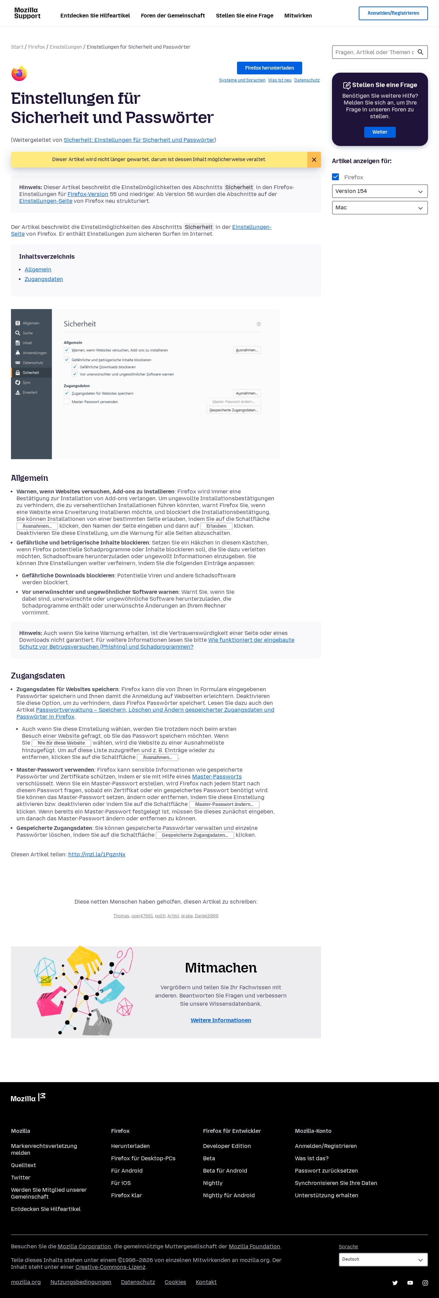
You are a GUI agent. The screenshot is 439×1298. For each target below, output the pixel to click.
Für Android (127, 1170)
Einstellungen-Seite (45, 201)
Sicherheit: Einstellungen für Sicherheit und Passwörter (139, 140)
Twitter (21, 1177)
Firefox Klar (126, 1195)
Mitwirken (298, 15)
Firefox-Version (88, 194)
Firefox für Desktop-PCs (143, 1158)
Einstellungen (66, 47)
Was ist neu (280, 80)
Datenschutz (307, 80)
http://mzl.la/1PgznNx (97, 854)
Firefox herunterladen (269, 68)
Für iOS (121, 1183)
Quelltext (23, 1165)
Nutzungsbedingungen (80, 1282)
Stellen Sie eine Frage (244, 15)
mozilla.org (26, 1282)
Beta (209, 1158)
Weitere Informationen (221, 1020)
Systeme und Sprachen (242, 80)
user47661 (142, 916)
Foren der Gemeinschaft (173, 15)
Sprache (348, 1247)
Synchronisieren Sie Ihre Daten (336, 1183)
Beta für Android (225, 1170)
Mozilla (28, 1098)
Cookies (175, 1282)
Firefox (36, 47)
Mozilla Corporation (84, 1246)
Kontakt (206, 1282)
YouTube (410, 1283)
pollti (160, 916)
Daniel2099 (206, 916)
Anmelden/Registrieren (393, 13)
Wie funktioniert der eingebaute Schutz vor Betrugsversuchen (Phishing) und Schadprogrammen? (156, 643)
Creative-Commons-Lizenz (110, 1267)
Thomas (121, 916)
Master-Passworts (217, 776)
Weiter (380, 132)
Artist (173, 916)
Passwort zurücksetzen (326, 1170)
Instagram (425, 1283)
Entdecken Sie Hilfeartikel (95, 15)
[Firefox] (19, 74)
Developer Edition (227, 1146)
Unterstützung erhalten (326, 1195)
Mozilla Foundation (254, 1246)
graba (187, 916)
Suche (420, 52)
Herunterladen (130, 1146)
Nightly (213, 1183)
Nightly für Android (229, 1195)
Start (17, 47)
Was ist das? (312, 1158)
